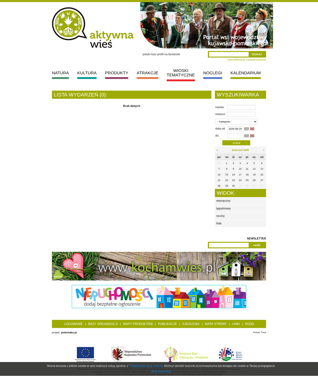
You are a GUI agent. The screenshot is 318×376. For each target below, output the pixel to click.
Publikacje (167, 324)
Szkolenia (191, 324)
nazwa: (219, 107)
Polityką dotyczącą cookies (146, 366)
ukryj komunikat (161, 371)
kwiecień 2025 (240, 150)
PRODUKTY (116, 73)
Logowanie (73, 324)
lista (218, 223)
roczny (220, 216)
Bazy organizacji (103, 324)
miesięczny (223, 200)
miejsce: (220, 114)
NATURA (60, 73)
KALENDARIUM (245, 73)
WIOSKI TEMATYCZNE (181, 72)
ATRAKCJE (147, 73)
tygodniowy (223, 208)
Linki (236, 324)
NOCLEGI (212, 73)
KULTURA (87, 73)
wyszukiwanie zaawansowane (247, 59)
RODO (249, 324)
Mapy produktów (138, 324)
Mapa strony (216, 324)
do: (217, 135)
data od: (220, 128)
